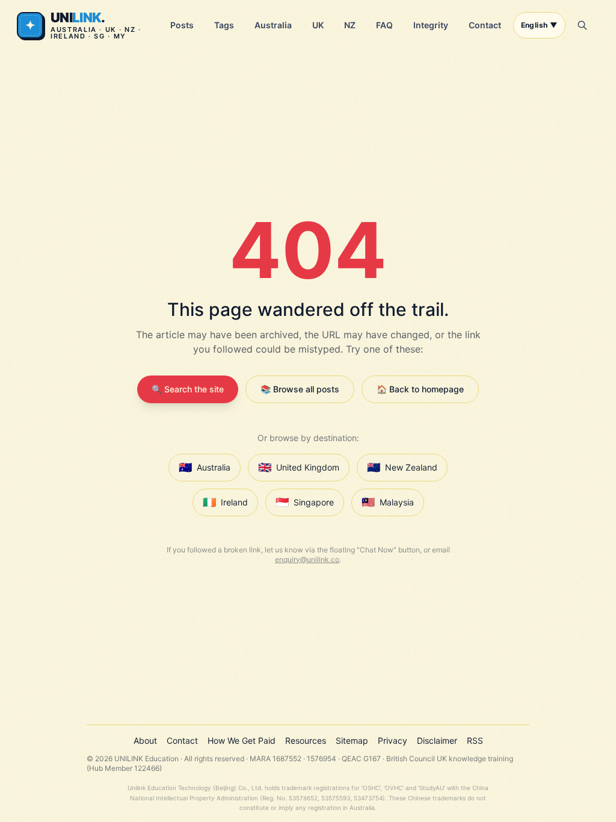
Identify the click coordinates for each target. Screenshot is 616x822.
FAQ (384, 25)
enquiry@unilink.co (307, 559)
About (145, 740)
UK (318, 25)
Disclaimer (437, 740)
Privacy (392, 740)
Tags (224, 25)
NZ (350, 25)
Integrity (430, 25)
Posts (182, 25)
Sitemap (352, 740)
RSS (475, 740)
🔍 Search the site (188, 389)
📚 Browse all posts (299, 389)
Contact (485, 25)
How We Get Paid (242, 740)
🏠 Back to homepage (420, 389)
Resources (305, 740)
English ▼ (539, 24)
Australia (273, 25)
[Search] (582, 25)
